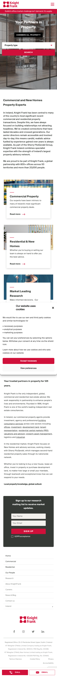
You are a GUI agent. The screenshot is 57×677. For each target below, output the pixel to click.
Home (8, 556)
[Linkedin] (42, 631)
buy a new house (35, 464)
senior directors (11, 135)
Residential (10, 567)
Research (9, 578)
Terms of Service (15, 659)
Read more (15, 214)
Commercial (10, 562)
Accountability (48, 663)
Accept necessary (28, 361)
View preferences (28, 368)
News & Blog (10, 595)
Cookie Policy (35, 659)
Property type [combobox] (11, 45)
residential (25, 119)
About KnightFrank (13, 584)
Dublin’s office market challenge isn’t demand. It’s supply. (28, 11)
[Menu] (52, 4)
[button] (53, 307)
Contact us (10, 601)
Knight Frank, (37, 161)
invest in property (18, 467)
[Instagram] (23, 631)
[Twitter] (33, 631)
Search (28, 52)
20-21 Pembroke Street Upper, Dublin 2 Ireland (35, 642)
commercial (9, 119)
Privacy (51, 659)
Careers (8, 590)
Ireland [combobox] (8, 606)
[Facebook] (14, 631)
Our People (10, 573)
